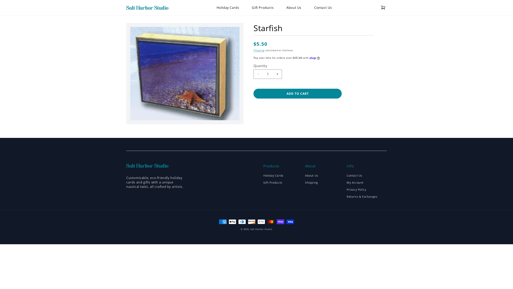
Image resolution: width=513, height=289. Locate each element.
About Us (311, 175)
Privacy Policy (356, 189)
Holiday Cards (273, 175)
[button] (383, 7)
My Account (355, 182)
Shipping (258, 50)
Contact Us (354, 175)
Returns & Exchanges (362, 196)
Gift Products (272, 182)
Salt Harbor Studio (261, 229)
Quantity (260, 66)
